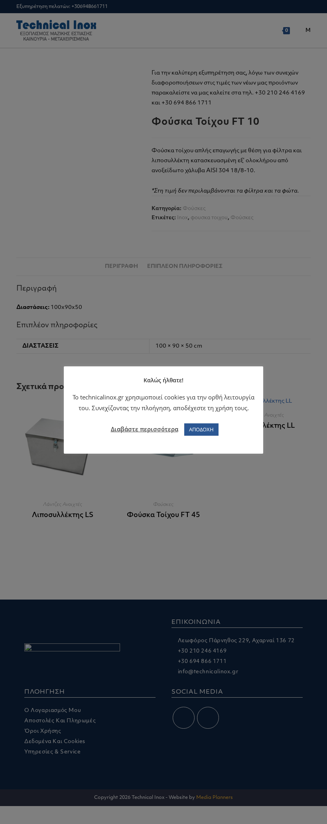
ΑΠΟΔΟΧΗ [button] (201, 429)
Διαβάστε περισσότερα (144, 429)
